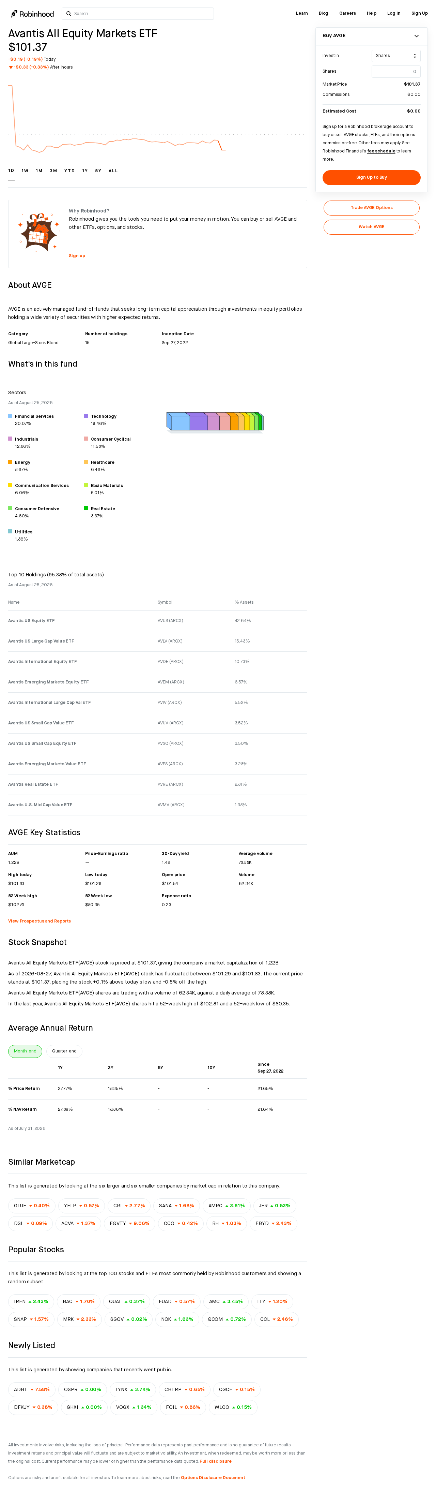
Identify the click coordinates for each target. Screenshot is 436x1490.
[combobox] (142, 13)
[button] (11, 173)
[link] (302, 13)
